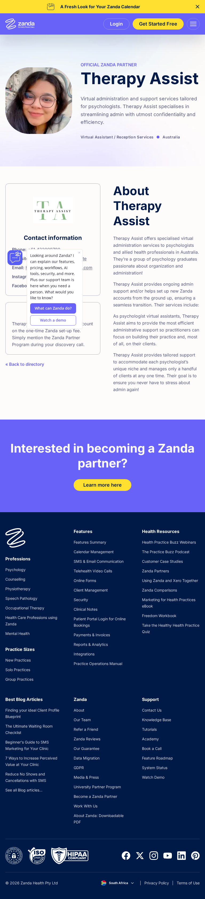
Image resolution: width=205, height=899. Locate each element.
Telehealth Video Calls (93, 571)
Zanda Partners (155, 571)
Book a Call (151, 748)
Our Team (82, 719)
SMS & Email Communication (99, 561)
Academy (150, 739)
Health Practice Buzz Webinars (169, 542)
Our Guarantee (86, 748)
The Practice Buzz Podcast (166, 551)
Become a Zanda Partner (95, 796)
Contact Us (151, 710)
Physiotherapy (17, 588)
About (79, 710)
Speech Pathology (21, 598)
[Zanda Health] (19, 24)
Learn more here (102, 485)
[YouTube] (167, 855)
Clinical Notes (85, 609)
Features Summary (90, 542)
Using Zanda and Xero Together (170, 580)
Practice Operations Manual (98, 663)
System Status (154, 767)
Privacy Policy (156, 883)
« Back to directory (24, 364)
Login (116, 24)
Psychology (15, 569)
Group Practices (19, 679)
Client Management (91, 590)
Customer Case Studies (162, 561)
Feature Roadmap (157, 758)
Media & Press (86, 777)
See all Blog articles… (23, 790)
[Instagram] (153, 855)
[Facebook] (126, 855)
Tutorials (149, 729)
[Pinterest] (195, 855)
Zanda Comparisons (159, 590)
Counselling (15, 579)
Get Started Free (158, 24)
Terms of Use (188, 883)
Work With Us (85, 806)
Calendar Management (94, 551)
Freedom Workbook (159, 615)
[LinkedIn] (181, 855)
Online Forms (85, 580)
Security (81, 599)
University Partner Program (97, 787)
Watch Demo (153, 777)
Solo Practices (17, 669)
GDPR (79, 767)
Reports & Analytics (91, 644)
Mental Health (17, 633)
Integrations (84, 654)
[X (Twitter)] (140, 855)
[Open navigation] (193, 24)
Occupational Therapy (24, 608)
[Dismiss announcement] (197, 6)
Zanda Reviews (87, 739)
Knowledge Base (156, 719)
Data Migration (87, 758)
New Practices (18, 660)
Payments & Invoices (92, 635)
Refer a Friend (86, 729)
